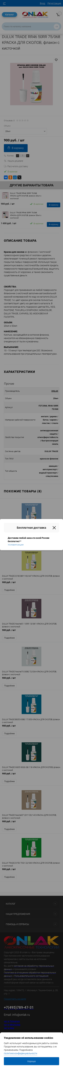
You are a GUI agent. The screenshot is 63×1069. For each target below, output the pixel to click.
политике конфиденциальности (20, 1053)
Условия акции (16, 544)
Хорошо (31, 1061)
